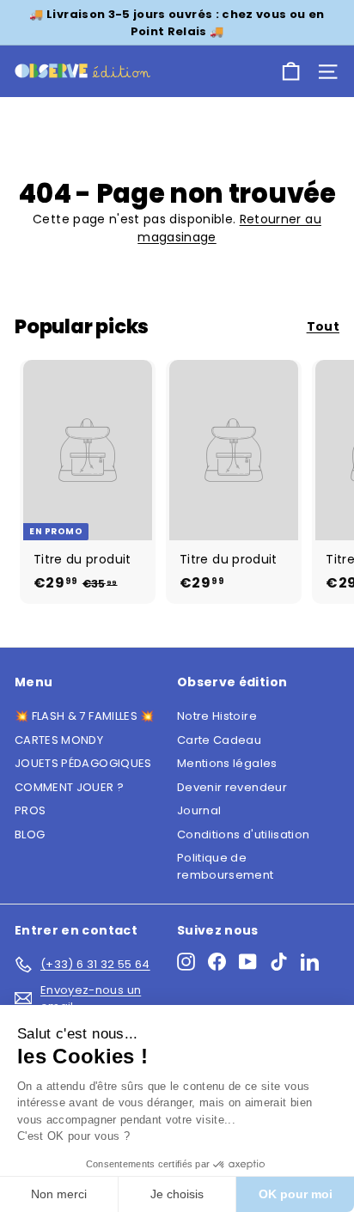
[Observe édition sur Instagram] (186, 962)
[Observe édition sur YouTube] (248, 962)
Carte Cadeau (219, 740)
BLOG (30, 834)
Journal (199, 810)
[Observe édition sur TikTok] (279, 962)
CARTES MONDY (59, 740)
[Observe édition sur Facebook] (217, 962)
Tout (323, 326)
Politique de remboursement (225, 866)
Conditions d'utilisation (243, 834)
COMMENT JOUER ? (69, 787)
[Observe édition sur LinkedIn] (310, 962)
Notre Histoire (217, 716)
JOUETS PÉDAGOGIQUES (83, 763)
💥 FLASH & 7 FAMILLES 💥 (85, 716)
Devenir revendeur (232, 787)
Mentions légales (227, 763)
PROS (30, 810)
